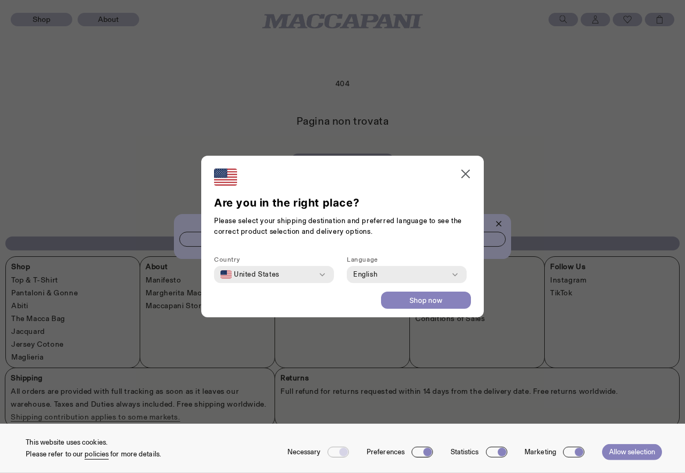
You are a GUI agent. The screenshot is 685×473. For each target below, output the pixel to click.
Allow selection (632, 452)
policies (97, 454)
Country (227, 259)
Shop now (426, 300)
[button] (465, 175)
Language (362, 259)
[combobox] (249, 274)
